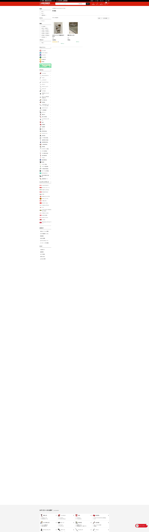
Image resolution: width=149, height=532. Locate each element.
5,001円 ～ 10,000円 (46, 35)
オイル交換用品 (44, 151)
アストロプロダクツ (45, 185)
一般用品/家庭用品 (45, 168)
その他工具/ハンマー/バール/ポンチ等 (45, 105)
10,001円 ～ (44, 37)
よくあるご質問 (107, 0)
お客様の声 (44, 59)
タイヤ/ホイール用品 (45, 148)
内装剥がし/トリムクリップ (45, 94)
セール (43, 20)
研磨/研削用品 (44, 131)
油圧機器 (43, 126)
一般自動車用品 (44, 144)
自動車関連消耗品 (45, 142)
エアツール (43, 112)
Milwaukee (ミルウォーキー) (46, 222)
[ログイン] (97, 3)
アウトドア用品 (44, 164)
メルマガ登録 (96, 0)
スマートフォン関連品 (45, 170)
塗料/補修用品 (44, 155)
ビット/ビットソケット (45, 82)
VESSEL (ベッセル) (45, 213)
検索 (87, 3)
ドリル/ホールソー (45, 133)
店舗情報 (92, 0)
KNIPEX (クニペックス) (46, 196)
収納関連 (43, 124)
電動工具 (43, 114)
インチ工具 (43, 90)
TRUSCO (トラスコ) (45, 205)
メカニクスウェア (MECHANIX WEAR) (46, 210)
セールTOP (44, 50)
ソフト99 (43, 219)
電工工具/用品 (44, 116)
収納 (42, 122)
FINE (43, 42)
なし (43, 13)
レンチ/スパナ (44, 79)
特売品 (43, 61)
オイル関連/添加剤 (45, 153)
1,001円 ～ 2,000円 (45, 30)
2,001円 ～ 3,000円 (46, 31)
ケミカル (43, 157)
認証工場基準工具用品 (45, 176)
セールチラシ (44, 57)
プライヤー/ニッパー (45, 86)
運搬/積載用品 (44, 159)
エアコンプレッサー (45, 107)
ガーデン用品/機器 (45, 166)
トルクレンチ (44, 88)
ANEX (43, 194)
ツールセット (44, 73)
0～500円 (44, 26)
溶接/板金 (43, 135)
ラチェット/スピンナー (45, 75)
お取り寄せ (44, 15)
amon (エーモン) (45, 217)
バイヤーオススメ (44, 52)
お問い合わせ (102, 0)
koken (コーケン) (45, 198)
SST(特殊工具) (44, 100)
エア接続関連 (44, 110)
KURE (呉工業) (44, 215)
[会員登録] (93, 3)
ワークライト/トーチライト (45, 119)
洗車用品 (43, 146)
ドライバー (43, 84)
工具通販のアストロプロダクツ (57, 8)
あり (43, 11)
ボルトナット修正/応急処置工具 (45, 97)
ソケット (43, 77)
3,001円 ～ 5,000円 (46, 33)
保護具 (43, 162)
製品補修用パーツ (45, 178)
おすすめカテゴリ (44, 173)
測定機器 (43, 102)
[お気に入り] (101, 3)
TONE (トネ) (44, 200)
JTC (43, 207)
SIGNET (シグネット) (45, 189)
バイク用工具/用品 (45, 137)
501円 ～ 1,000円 (45, 28)
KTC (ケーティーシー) (46, 187)
